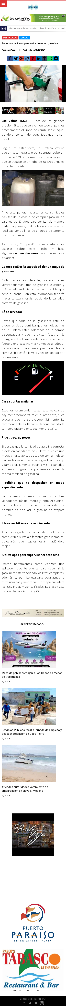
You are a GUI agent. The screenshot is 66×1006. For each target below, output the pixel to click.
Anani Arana (11, 50)
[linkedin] (39, 58)
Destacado (10, 37)
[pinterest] (33, 58)
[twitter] (16, 58)
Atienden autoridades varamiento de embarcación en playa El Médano (25, 788)
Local (24, 37)
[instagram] (42, 1003)
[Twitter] (30, 1003)
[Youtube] (36, 1003)
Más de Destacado (32, 624)
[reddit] (27, 58)
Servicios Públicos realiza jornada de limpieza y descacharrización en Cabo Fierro (32, 731)
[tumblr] (44, 58)
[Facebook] (24, 1003)
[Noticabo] (33, 3)
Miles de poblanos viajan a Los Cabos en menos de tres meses (32, 674)
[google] (21, 58)
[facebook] (10, 58)
